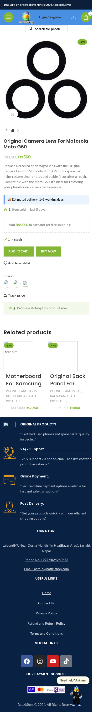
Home (46, 593)
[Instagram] (40, 661)
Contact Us (46, 603)
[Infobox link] (46, 432)
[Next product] (18, 130)
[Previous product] (6, 130)
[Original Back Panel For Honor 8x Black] (63, 356)
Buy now (48, 251)
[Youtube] (53, 661)
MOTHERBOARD (18, 396)
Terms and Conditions (46, 633)
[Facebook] (27, 661)
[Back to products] (12, 130)
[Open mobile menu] (8, 17)
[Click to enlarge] (12, 114)
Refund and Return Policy (46, 623)
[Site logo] (26, 17)
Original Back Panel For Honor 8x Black (67, 387)
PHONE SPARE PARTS (21, 391)
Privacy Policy (46, 613)
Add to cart (18, 251)
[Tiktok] (66, 661)
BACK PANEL (59, 396)
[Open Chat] (76, 695)
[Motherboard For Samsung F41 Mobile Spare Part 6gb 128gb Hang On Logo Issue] (18, 356)
